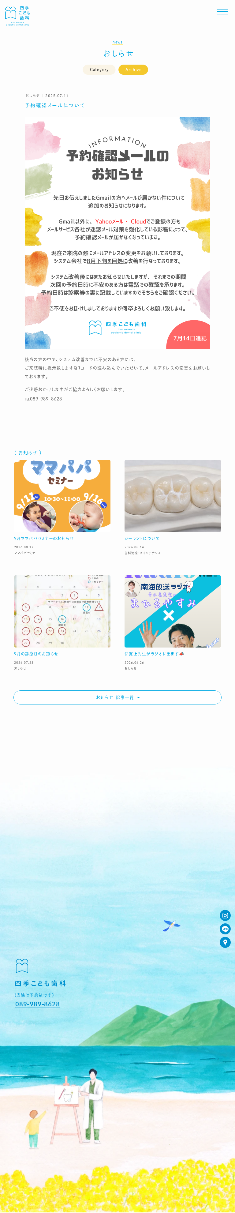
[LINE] (225, 929)
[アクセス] (225, 942)
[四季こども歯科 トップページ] (17, 23)
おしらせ (119, 53)
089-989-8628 (37, 1004)
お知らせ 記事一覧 (115, 697)
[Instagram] (225, 915)
